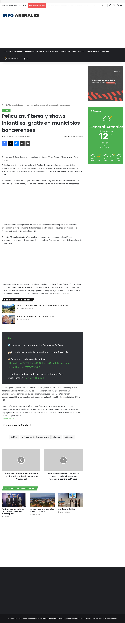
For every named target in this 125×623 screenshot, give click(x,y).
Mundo (55, 51)
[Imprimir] (28, 143)
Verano (69, 437)
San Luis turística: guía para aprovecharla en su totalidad (43, 305)
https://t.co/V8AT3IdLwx (21, 363)
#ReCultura (41, 363)
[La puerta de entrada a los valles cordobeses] (42, 500)
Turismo (12, 105)
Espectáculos (78, 51)
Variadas (104, 51)
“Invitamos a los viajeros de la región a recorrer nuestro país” (13, 511)
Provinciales (31, 51)
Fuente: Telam (8, 419)
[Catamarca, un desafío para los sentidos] (8, 319)
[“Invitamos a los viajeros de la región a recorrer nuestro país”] (14, 500)
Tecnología (93, 51)
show (57, 437)
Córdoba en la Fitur (67, 509)
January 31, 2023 (34, 378)
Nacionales (45, 51)
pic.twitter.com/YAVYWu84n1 (24, 367)
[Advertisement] (84, 27)
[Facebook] (4, 143)
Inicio (5, 105)
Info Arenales (8, 137)
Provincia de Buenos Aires (36, 437)
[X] (10, 143)
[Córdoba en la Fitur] (70, 500)
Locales (7, 51)
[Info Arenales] (21, 15)
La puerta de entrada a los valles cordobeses (42, 510)
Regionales (17, 51)
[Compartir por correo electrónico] (22, 143)
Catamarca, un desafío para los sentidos (35, 316)
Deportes (65, 51)
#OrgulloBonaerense (59, 363)
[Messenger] (16, 143)
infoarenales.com (55, 619)
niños (14, 437)
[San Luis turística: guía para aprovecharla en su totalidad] (8, 308)
